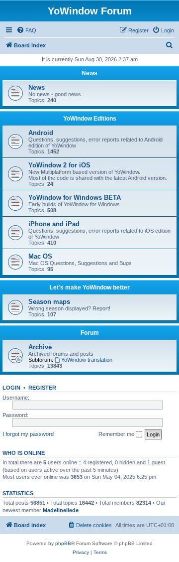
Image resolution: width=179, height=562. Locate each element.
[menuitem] (26, 30)
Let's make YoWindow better (90, 287)
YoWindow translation (86, 360)
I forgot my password (28, 434)
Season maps (49, 301)
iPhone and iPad (54, 224)
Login (11, 388)
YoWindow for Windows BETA (74, 197)
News (89, 73)
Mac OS (40, 256)
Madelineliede (61, 510)
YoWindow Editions (89, 118)
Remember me (117, 434)
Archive (40, 347)
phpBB (63, 543)
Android (40, 133)
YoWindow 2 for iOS (59, 165)
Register (42, 388)
